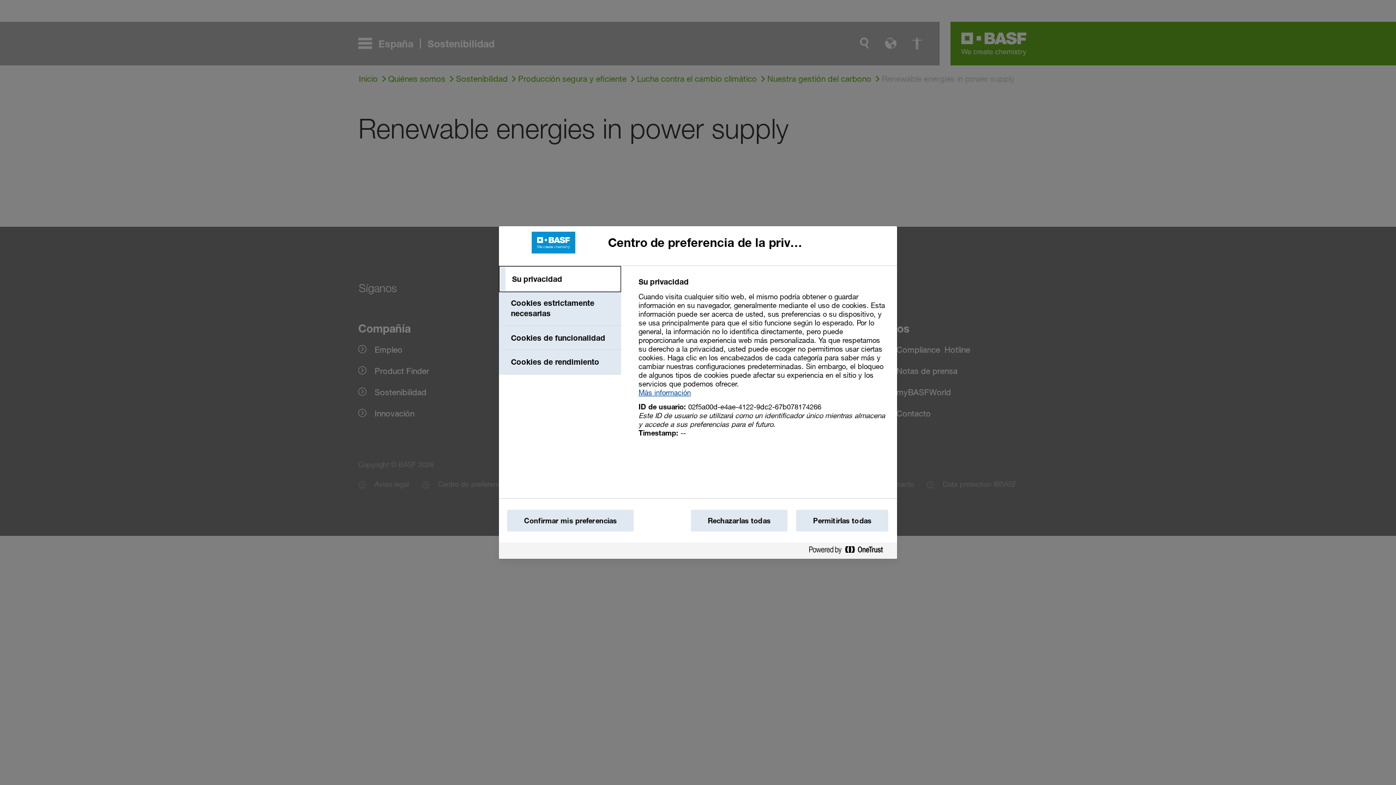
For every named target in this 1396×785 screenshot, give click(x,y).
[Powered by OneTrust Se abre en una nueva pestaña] (850, 552)
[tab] (560, 279)
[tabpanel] (763, 363)
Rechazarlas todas (739, 520)
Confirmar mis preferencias (570, 520)
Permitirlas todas (842, 520)
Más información (665, 392)
